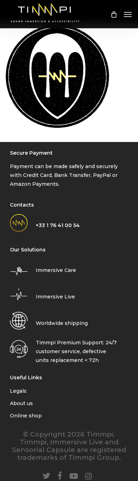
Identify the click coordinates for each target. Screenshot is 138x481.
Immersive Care (56, 270)
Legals (18, 391)
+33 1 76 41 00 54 (58, 225)
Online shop (26, 415)
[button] (128, 14)
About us (21, 403)
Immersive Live (55, 296)
